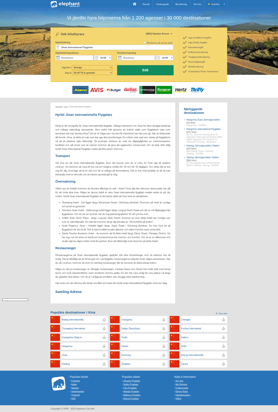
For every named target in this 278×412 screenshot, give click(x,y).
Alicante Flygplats (131, 381)
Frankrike (75, 381)
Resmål (146, 4)
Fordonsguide (162, 4)
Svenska (215, 4)
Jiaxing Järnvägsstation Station (202, 157)
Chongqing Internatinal (73, 328)
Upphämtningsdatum (67, 52)
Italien (74, 384)
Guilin (124, 337)
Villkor (178, 398)
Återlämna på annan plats (160, 43)
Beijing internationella (72, 319)
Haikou (184, 337)
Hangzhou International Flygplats (203, 129)
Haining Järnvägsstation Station (202, 145)
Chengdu (185, 319)
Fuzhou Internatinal (191, 328)
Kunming (126, 355)
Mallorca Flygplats (131, 395)
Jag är (68, 72)
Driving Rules (182, 391)
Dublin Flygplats (130, 384)
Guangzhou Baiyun (72, 337)
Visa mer (223, 313)
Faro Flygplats (130, 388)
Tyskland (75, 395)
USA (73, 398)
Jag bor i (66, 67)
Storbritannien (77, 391)
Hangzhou (67, 346)
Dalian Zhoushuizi (130, 328)
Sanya (184, 363)
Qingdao (125, 363)
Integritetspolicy (183, 395)
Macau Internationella (192, 355)
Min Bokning (181, 4)
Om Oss (197, 4)
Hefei (183, 346)
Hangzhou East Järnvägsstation (203, 119)
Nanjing (66, 363)
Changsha (126, 319)
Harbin (124, 346)
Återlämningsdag (126, 52)
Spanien (75, 388)
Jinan (64, 355)
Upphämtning (62, 42)
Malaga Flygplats (131, 391)
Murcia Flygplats (131, 398)
